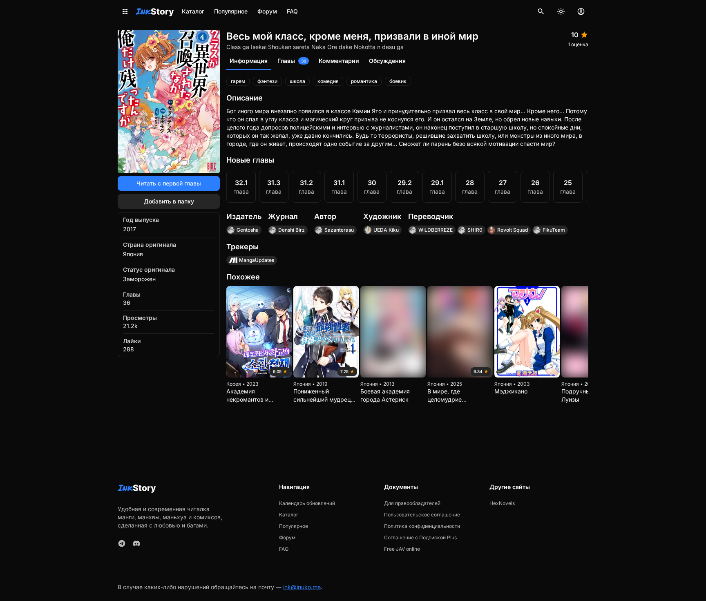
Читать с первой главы (168, 183)
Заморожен (139, 278)
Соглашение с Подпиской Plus (420, 537)
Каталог (193, 11)
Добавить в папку (169, 201)
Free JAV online (402, 549)
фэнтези (267, 81)
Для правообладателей (412, 503)
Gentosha (248, 230)
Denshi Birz (291, 230)
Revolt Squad (512, 230)
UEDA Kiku (386, 230)
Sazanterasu (339, 230)
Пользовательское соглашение (422, 515)
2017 (129, 229)
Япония (133, 253)
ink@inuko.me (302, 586)
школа (297, 81)
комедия (328, 81)
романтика (364, 81)
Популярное (231, 11)
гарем (238, 81)
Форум (267, 11)
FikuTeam (554, 230)
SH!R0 (475, 230)
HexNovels (502, 503)
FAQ (292, 11)
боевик (398, 81)
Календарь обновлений (307, 503)
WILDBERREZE (435, 230)
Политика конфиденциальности (422, 526)
